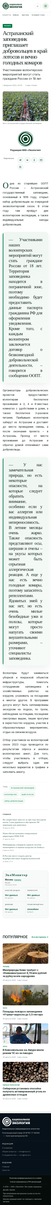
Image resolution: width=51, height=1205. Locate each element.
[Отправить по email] (41, 160)
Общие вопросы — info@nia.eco (16, 1151)
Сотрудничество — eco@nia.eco (16, 1155)
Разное (7, 26)
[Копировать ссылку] (20, 167)
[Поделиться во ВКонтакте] (27, 160)
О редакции (7, 1148)
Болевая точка (38, 15)
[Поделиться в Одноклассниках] (34, 160)
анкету (20, 772)
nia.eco (12, 1190)
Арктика (25, 15)
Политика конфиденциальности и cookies (25, 1178)
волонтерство (10, 794)
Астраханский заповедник (22, 788)
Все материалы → (40, 937)
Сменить (17, 880)
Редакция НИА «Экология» (25, 150)
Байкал (16, 15)
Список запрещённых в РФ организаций (25, 1182)
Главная (5, 1167)
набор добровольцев (13, 801)
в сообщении (25, 372)
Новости (6, 1170)
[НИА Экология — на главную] (12, 6)
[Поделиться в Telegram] (20, 160)
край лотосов (28, 794)
